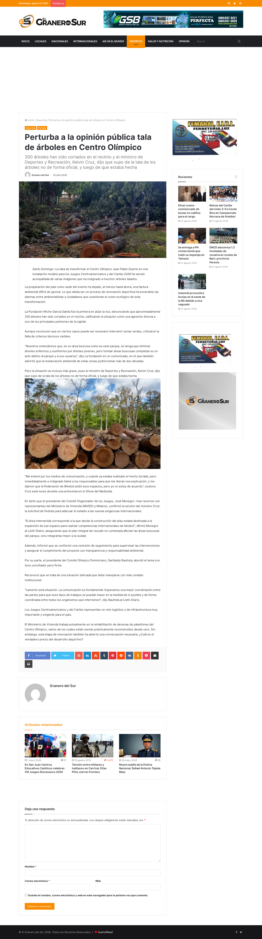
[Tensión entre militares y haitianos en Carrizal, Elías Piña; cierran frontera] (92, 745)
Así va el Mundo (113, 41)
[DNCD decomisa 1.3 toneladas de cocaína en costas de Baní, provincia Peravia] (223, 236)
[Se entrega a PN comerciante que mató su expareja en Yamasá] (192, 236)
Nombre (30, 866)
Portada (42, 128)
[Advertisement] (131, 79)
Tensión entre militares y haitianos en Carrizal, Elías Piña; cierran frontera (89, 768)
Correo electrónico (37, 880)
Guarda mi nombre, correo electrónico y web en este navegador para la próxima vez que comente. (88, 895)
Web (98, 880)
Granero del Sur (40, 175)
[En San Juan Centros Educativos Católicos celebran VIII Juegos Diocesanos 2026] (45, 745)
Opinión (184, 41)
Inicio (25, 41)
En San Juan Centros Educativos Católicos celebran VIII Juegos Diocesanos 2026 (45, 768)
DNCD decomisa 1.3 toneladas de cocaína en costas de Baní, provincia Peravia (223, 255)
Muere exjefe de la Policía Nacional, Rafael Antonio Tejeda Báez (139, 768)
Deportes (136, 41)
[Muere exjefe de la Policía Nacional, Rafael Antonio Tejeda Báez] (140, 745)
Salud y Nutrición (160, 41)
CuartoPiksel (105, 932)
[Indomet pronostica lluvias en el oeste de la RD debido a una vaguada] (192, 281)
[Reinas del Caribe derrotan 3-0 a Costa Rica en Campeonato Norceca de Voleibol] (223, 194)
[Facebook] (236, 932)
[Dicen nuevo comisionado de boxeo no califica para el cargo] (192, 194)
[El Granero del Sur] (52, 21)
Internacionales (85, 41)
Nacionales (60, 41)
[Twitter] (241, 932)
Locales (40, 41)
